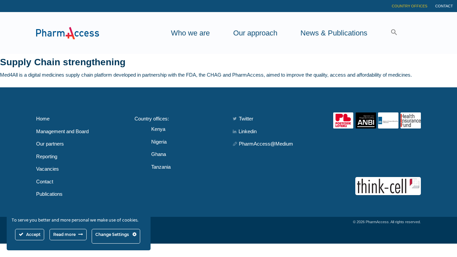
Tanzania (161, 167)
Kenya (158, 129)
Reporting (46, 156)
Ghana (158, 154)
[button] (394, 33)
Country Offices (409, 6)
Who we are (190, 33)
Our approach (255, 33)
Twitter (246, 118)
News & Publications (333, 33)
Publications (49, 194)
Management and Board (62, 131)
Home (43, 118)
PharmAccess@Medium (266, 144)
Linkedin (248, 131)
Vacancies (47, 169)
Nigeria (159, 142)
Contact (444, 6)
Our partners (50, 144)
